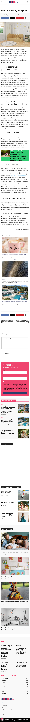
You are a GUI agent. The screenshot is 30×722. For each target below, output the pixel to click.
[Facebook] (2, 702)
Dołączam (15, 393)
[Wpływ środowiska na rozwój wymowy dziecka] (15, 541)
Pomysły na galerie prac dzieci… (10, 577)
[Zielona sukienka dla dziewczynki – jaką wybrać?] (23, 517)
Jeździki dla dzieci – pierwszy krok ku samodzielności (6, 493)
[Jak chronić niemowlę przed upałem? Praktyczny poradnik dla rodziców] (23, 433)
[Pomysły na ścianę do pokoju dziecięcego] (15, 617)
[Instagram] (6, 702)
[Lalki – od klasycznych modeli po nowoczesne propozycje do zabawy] (23, 506)
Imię (4, 370)
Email (4, 375)
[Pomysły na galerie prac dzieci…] (15, 566)
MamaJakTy (3, 554)
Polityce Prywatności (9, 389)
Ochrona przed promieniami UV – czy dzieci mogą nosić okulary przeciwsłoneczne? (22, 321)
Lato (2, 404)
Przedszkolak (4, 8)
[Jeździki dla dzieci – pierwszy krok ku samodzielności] (23, 495)
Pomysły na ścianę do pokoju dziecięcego (13, 628)
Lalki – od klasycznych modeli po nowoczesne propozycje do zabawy (7, 504)
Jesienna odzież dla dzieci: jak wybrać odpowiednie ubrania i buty (7, 321)
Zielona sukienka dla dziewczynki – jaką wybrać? (7, 515)
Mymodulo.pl (23, 183)
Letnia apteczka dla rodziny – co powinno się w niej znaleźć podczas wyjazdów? (21, 665)
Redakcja (6, 14)
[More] (25, 18)
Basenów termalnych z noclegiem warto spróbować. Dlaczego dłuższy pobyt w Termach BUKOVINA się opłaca (8, 421)
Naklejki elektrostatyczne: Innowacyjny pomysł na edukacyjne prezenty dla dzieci (14, 602)
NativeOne (15, 308)
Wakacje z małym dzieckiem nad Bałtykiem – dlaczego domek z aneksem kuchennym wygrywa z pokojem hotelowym (8, 409)
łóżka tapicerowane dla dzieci (18, 175)
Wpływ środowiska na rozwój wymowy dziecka (14, 552)
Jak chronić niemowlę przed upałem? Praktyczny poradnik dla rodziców (8, 432)
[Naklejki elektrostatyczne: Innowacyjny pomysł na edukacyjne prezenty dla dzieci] (15, 591)
